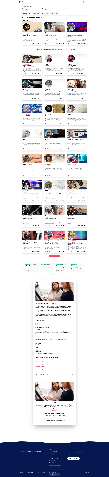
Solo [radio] (43, 13)
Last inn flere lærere (54, 256)
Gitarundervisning (39, 364)
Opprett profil (79, 2)
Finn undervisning (31, 2)
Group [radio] (47, 13)
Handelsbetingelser (41, 472)
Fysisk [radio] (52, 13)
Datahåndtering (30, 472)
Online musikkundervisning (54, 465)
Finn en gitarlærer (52, 453)
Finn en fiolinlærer (52, 462)
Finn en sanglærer (52, 456)
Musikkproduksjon (39, 361)
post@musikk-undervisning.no (34, 451)
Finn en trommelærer (53, 458)
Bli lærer (45, 2)
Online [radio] (56, 13)
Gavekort (50, 2)
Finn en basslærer (52, 460)
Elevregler (22, 472)
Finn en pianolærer (53, 451)
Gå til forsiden (54, 410)
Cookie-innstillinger (52, 472)
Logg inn (87, 2)
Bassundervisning (39, 369)
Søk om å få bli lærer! (73, 458)
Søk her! (54, 378)
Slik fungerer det (39, 2)
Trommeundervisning (39, 366)
